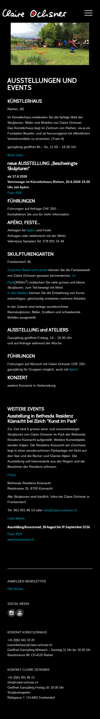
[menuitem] (86, 13)
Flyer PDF (14, 193)
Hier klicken (15, 589)
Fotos (11, 475)
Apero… (75, 369)
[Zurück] (4, 43)
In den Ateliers (17, 293)
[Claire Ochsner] (34, 13)
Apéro (31, 230)
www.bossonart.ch (20, 539)
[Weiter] (96, 43)
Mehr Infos (15, 155)
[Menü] (86, 13)
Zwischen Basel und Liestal (27, 270)
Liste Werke (16, 518)
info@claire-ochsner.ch (60, 510)
